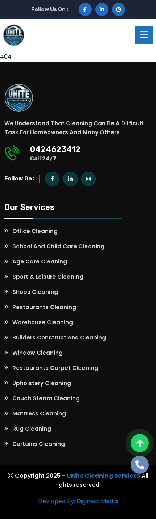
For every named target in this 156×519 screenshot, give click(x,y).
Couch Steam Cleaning (46, 398)
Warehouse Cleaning (42, 322)
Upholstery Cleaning (41, 383)
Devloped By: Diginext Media (78, 501)
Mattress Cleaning (39, 413)
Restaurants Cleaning (44, 307)
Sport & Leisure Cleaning (47, 276)
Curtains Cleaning (38, 444)
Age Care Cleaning (39, 261)
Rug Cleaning (31, 428)
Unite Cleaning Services (103, 476)
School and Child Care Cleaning (58, 246)
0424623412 (55, 149)
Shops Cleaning (35, 292)
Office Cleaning (35, 231)
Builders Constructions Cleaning (59, 337)
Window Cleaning (37, 352)
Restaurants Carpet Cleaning (55, 368)
